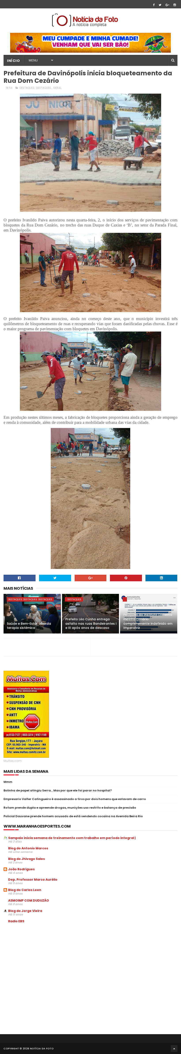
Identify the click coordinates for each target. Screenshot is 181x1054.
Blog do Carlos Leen (24, 890)
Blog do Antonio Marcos (28, 848)
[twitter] (160, 5)
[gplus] (167, 5)
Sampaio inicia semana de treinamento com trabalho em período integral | (72, 838)
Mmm (8, 782)
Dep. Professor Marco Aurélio (32, 879)
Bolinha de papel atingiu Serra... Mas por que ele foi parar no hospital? (58, 790)
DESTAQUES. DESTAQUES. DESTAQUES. (30, 599)
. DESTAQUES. (74, 599)
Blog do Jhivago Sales (26, 859)
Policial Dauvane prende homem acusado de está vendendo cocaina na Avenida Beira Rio (73, 816)
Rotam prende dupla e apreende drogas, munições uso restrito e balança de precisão (70, 808)
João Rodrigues (21, 869)
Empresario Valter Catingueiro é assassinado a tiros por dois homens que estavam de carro (75, 799)
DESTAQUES (26, 88)
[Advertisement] (41, 960)
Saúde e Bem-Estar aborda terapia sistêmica (29, 625)
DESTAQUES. (44, 88)
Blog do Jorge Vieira (25, 911)
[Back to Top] (174, 1048)
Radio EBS (16, 921)
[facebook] (153, 5)
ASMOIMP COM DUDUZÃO (28, 900)
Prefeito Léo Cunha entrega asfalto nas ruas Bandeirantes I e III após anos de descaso (91, 623)
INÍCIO (13, 60)
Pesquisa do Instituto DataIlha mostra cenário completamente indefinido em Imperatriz (147, 621)
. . (125, 599)
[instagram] (174, 5)
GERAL (57, 88)
